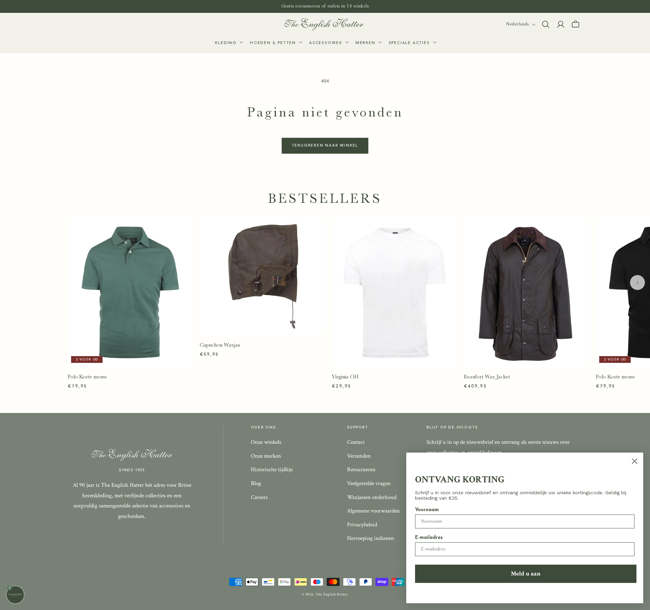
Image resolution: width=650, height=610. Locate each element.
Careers (259, 497)
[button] (228, 43)
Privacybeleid (362, 524)
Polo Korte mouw (87, 377)
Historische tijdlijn (272, 469)
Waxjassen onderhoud (371, 497)
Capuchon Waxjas (220, 345)
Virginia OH (345, 377)
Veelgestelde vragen (369, 483)
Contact (356, 442)
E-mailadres (429, 537)
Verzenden (359, 456)
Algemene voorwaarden (373, 511)
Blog (256, 483)
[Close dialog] (635, 461)
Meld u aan (526, 574)
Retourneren (361, 469)
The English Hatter (332, 594)
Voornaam (427, 510)
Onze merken (266, 456)
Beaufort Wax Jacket (487, 377)
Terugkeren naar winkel (325, 145)
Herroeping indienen (370, 538)
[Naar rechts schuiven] (637, 282)
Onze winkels (266, 442)
